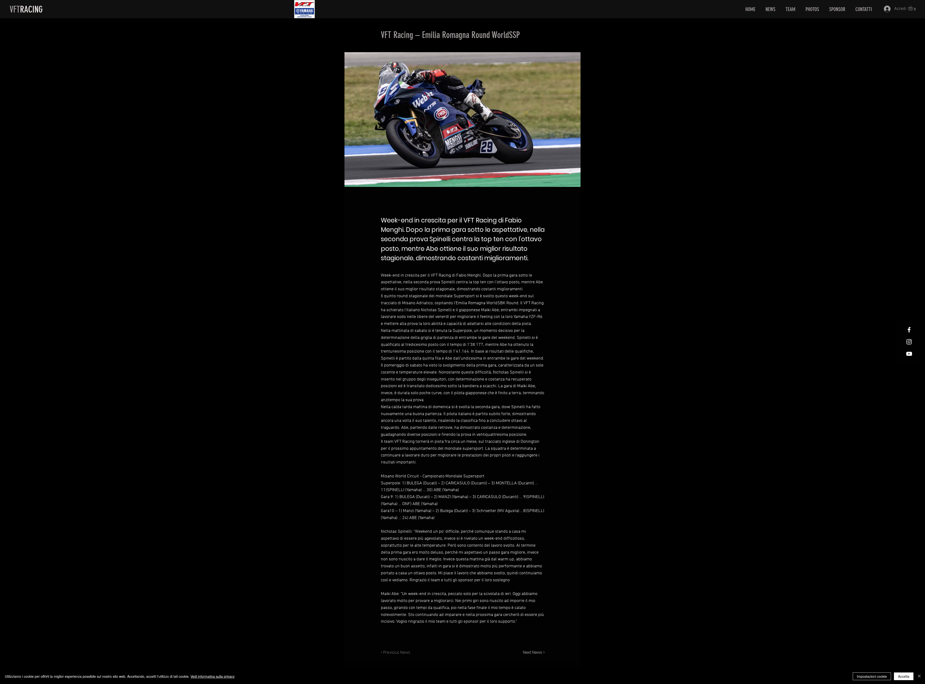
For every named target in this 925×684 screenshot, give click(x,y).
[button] (913, 8)
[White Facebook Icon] (909, 329)
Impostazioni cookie (872, 676)
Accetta (903, 676)
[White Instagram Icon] (909, 341)
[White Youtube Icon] (909, 353)
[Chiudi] (919, 676)
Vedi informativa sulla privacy (213, 676)
